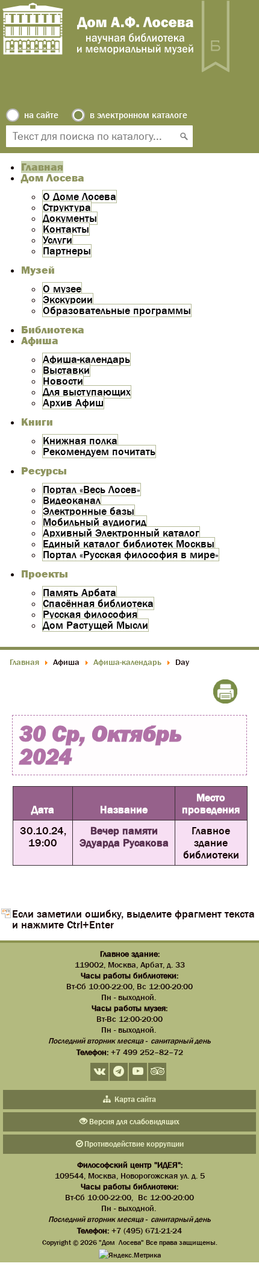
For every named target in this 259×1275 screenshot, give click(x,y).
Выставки (66, 370)
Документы (70, 218)
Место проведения (211, 804)
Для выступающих (87, 392)
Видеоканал (72, 500)
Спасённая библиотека (98, 603)
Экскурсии (68, 300)
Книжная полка (80, 441)
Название (124, 810)
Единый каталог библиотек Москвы (128, 544)
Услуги (57, 240)
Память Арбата (79, 593)
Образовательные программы (117, 310)
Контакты (66, 229)
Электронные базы (88, 511)
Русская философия (90, 614)
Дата (42, 810)
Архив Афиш (73, 403)
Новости (63, 381)
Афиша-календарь (86, 359)
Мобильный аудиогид (94, 522)
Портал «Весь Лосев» (91, 489)
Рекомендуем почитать (99, 451)
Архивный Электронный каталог (121, 533)
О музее (62, 289)
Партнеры (67, 251)
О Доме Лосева (79, 196)
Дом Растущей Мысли (95, 625)
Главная (42, 167)
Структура (67, 207)
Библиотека (52, 330)
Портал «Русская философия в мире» (131, 555)
